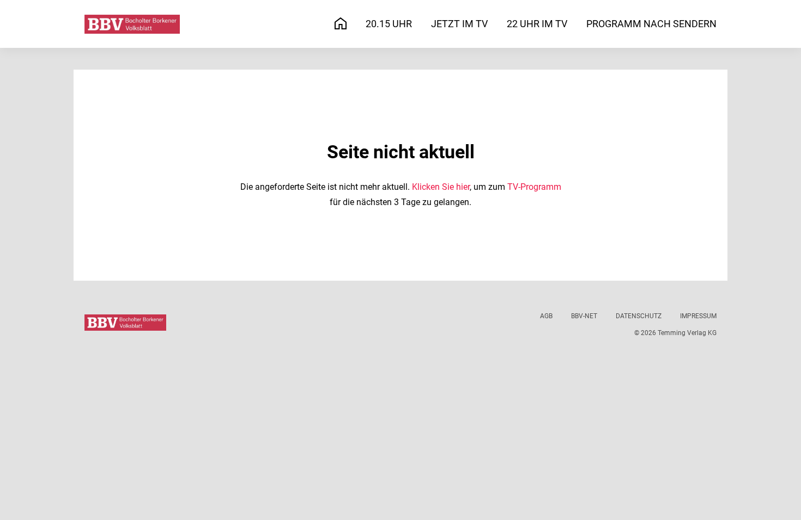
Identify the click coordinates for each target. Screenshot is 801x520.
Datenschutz (639, 316)
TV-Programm (534, 187)
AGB (546, 316)
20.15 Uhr (389, 23)
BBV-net (584, 316)
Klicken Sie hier (441, 187)
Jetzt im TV (459, 23)
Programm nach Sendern (651, 23)
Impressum (698, 316)
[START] (341, 24)
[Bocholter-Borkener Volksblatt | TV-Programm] (132, 24)
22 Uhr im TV (537, 23)
